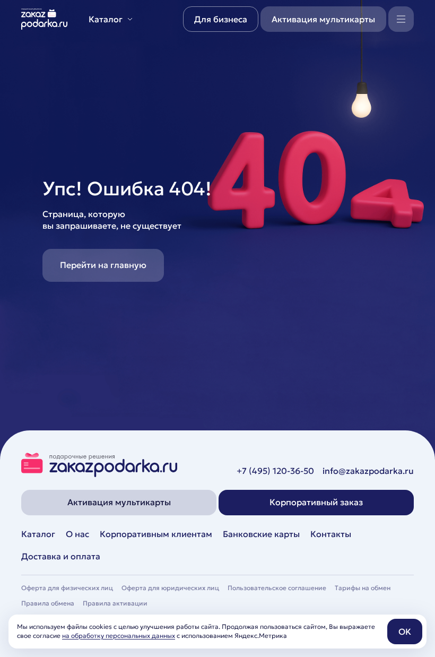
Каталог (38, 534)
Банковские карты (261, 534)
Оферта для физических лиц (67, 588)
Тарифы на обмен (362, 588)
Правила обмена (47, 603)
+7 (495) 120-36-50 (275, 470)
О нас (77, 534)
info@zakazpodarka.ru (368, 470)
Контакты (330, 534)
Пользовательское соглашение (277, 588)
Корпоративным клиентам (156, 534)
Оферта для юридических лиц (170, 588)
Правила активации (115, 603)
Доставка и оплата (60, 556)
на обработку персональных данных (118, 635)
